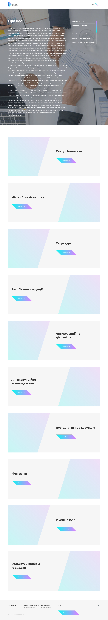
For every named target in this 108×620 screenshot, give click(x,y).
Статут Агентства (78, 21)
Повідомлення (12, 605)
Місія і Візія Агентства (80, 25)
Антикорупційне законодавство (83, 42)
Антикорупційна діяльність (81, 38)
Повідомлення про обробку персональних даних (31, 606)
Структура (75, 30)
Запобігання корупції (79, 34)
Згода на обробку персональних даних (46, 606)
